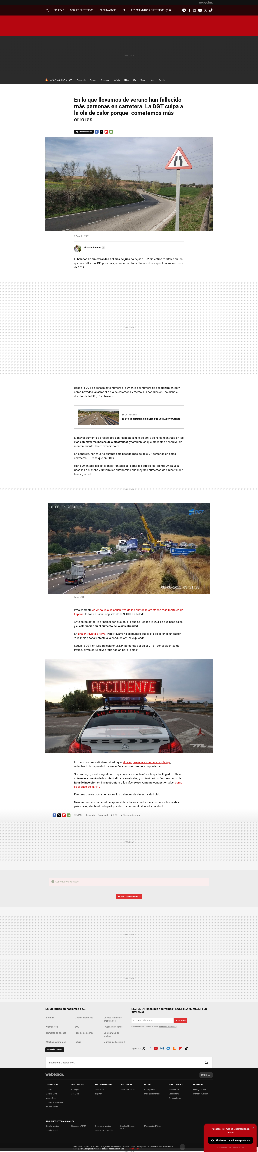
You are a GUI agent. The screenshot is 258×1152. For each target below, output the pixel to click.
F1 (123, 10)
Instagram (194, 10)
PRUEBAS (59, 10)
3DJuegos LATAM (78, 1126)
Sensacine (99, 1089)
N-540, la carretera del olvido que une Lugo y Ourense (151, 418)
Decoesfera (174, 1094)
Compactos (52, 1026)
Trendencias (174, 1089)
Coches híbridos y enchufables (113, 1019)
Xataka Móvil (51, 1094)
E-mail (111, 132)
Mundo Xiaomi (52, 1107)
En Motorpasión (129, 415)
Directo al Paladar (127, 1089)
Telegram (184, 10)
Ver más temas (54, 1050)
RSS (174, 1048)
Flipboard (106, 132)
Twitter (205, 10)
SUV (77, 1026)
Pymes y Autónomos (202, 1094)
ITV (134, 80)
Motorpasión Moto (152, 1094)
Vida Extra (75, 1094)
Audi (152, 80)
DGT (70, 80)
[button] (94, 248)
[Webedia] (206, 2)
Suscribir (181, 1020)
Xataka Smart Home (54, 1102)
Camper (93, 80)
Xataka (49, 1089)
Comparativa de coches (111, 1034)
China (126, 80)
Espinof (98, 1094)
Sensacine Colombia (104, 1130)
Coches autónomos (56, 1042)
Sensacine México (103, 1126)
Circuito (162, 80)
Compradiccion (175, 1098)
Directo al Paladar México (127, 1127)
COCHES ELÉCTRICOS (81, 10)
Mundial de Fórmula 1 (114, 1042)
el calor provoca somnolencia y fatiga (146, 762)
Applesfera (51, 1098)
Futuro (78, 1042)
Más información (132, 1149)
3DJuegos (75, 1089)
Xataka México (52, 1126)
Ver (130, 896)
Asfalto (117, 80)
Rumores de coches (56, 1033)
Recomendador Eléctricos (148, 10)
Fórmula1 (51, 1017)
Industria (90, 815)
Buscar (206, 1062)
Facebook (189, 10)
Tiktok (211, 10)
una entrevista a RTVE (92, 633)
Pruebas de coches (113, 1026)
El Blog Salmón (199, 1089)
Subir (204, 1075)
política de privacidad (167, 1027)
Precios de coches (84, 1033)
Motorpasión (149, 1089)
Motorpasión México (152, 1126)
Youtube (200, 10)
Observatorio (107, 10)
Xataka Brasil (51, 1130)
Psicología (81, 80)
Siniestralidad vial (131, 815)
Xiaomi (143, 80)
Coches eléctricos (84, 1017)
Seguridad (105, 80)
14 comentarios (85, 132)
